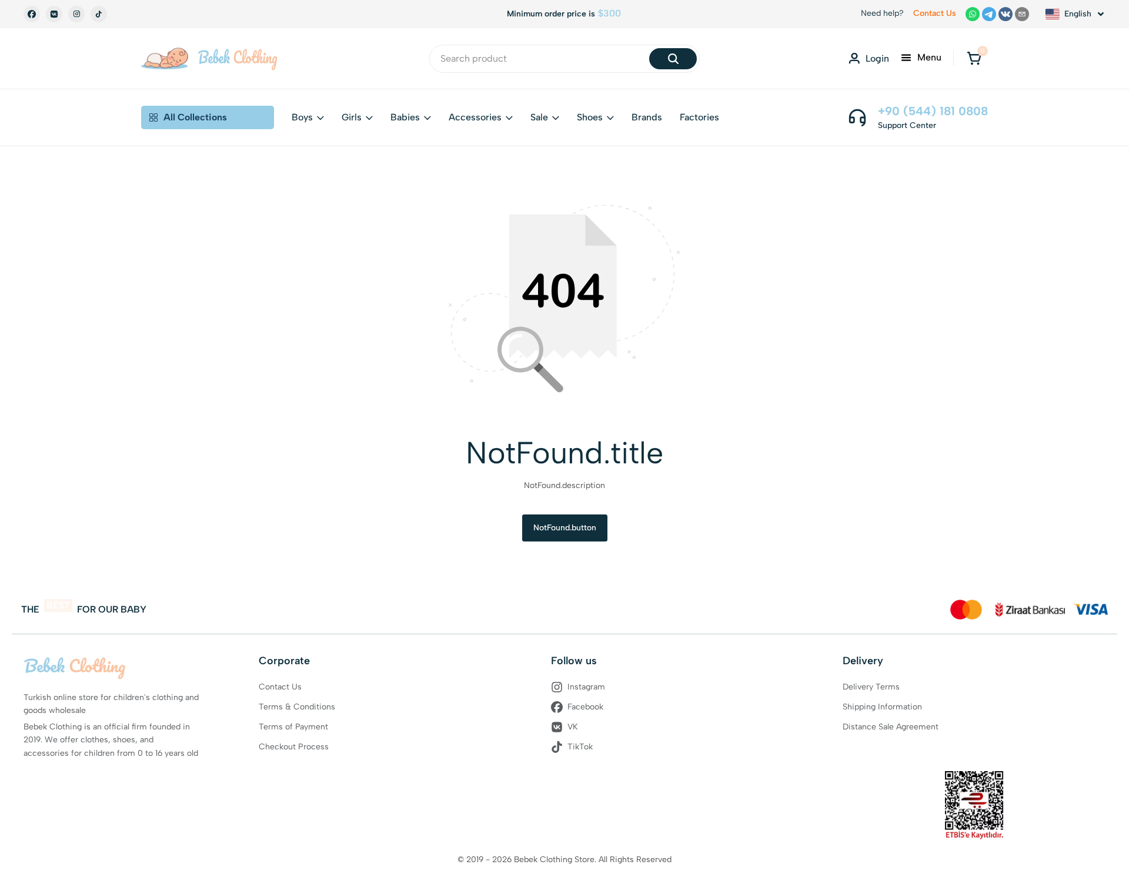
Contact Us (934, 13)
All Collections (195, 117)
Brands (647, 117)
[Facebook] (32, 14)
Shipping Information (882, 707)
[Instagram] (76, 14)
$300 (609, 13)
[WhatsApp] (973, 14)
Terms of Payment (293, 727)
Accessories (475, 117)
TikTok (580, 747)
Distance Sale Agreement (890, 727)
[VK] (54, 14)
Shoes (590, 117)
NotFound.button (564, 528)
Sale (539, 117)
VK (572, 727)
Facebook (585, 707)
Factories (699, 117)
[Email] (1022, 14)
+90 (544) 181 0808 (933, 111)
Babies (405, 117)
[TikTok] (99, 14)
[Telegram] (989, 14)
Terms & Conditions (297, 707)
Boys (302, 117)
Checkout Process (294, 747)
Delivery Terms (871, 687)
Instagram (586, 687)
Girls (352, 117)
